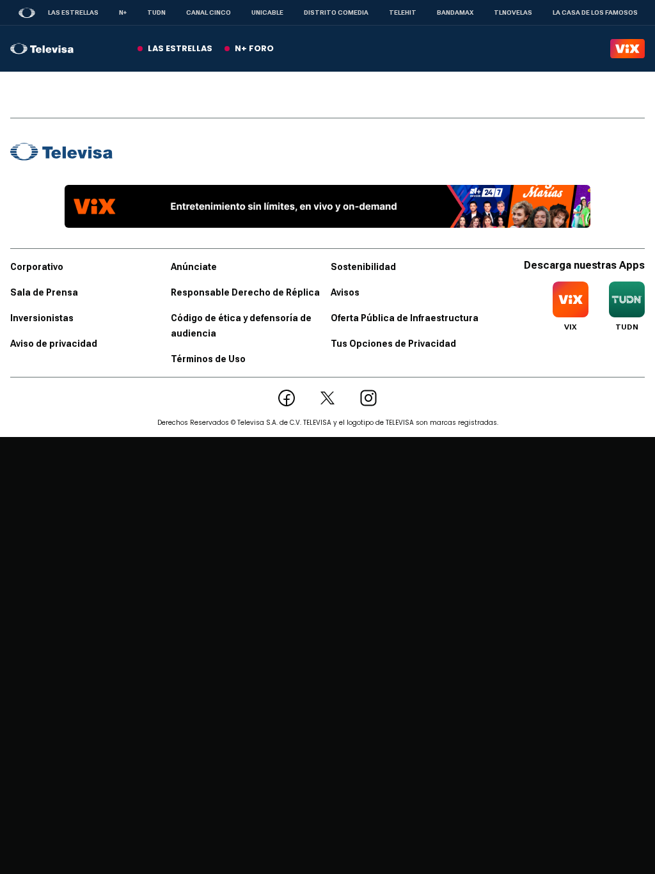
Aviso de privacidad (53, 343)
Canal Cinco (208, 12)
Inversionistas (42, 318)
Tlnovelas (513, 12)
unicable (267, 12)
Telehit (402, 12)
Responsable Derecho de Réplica (245, 292)
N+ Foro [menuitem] (254, 48)
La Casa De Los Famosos (595, 12)
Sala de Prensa (44, 292)
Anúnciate (194, 267)
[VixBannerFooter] (327, 206)
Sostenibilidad (363, 267)
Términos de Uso (208, 359)
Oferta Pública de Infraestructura (404, 318)
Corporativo (36, 267)
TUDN (156, 12)
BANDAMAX (455, 12)
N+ (123, 12)
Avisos (345, 292)
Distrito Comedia (336, 12)
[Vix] (627, 48)
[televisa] (42, 49)
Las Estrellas (73, 12)
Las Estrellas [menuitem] (180, 48)
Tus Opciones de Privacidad (393, 343)
